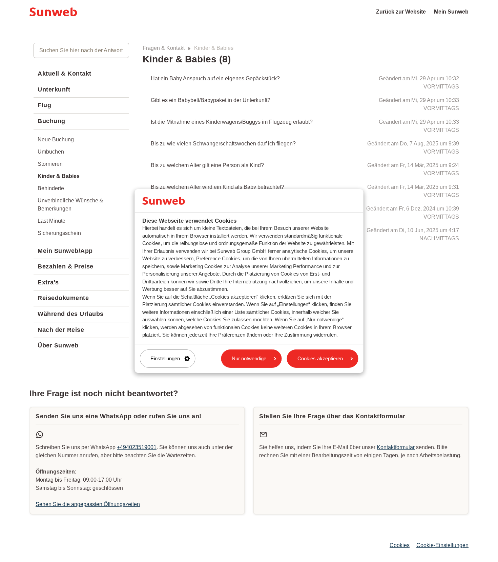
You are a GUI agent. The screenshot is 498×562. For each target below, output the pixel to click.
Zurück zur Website (401, 12)
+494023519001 (137, 447)
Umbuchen (51, 152)
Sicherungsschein (59, 233)
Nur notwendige (249, 358)
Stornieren (50, 164)
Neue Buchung (56, 139)
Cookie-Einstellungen (442, 545)
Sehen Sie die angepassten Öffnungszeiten (88, 504)
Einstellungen (165, 358)
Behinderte (51, 188)
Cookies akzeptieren (320, 358)
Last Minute (51, 221)
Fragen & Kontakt (164, 48)
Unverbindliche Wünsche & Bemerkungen (70, 205)
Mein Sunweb (451, 12)
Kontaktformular (396, 447)
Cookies (400, 545)
